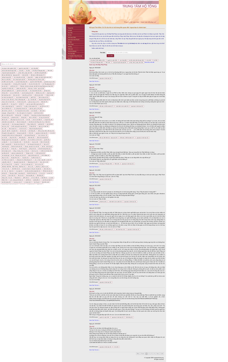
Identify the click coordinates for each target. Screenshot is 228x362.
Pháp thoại (70, 44)
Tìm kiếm (102, 52)
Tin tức (70, 35)
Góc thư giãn (71, 53)
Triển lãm (70, 49)
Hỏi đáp (70, 46)
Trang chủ (70, 28)
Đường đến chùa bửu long (75, 56)
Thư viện (70, 32)
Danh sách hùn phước (74, 39)
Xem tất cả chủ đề (149, 62)
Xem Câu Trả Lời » (94, 81)
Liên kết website (72, 51)
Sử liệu (70, 42)
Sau (158, 353)
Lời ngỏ (70, 30)
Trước (142, 353)
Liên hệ (70, 58)
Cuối (162, 353)
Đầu (138, 353)
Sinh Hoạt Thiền (72, 37)
